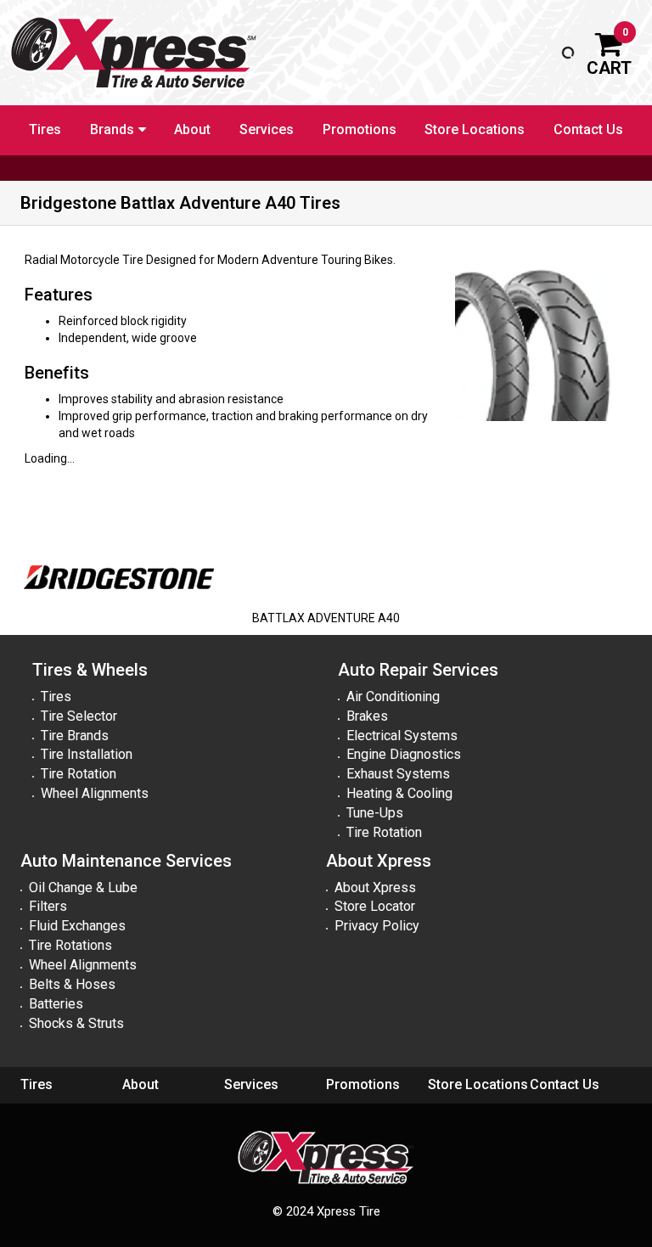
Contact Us (588, 129)
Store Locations (474, 129)
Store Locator (374, 906)
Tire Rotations (70, 945)
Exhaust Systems (398, 774)
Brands (112, 129)
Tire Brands (75, 735)
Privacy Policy (376, 926)
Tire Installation (86, 754)
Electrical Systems (402, 735)
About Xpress (375, 887)
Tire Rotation (78, 774)
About (192, 129)
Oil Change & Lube (83, 887)
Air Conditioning (393, 696)
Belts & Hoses (72, 984)
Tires (45, 129)
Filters (48, 906)
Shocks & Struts (76, 1023)
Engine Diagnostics (403, 754)
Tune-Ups (374, 813)
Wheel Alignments (95, 793)
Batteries (56, 1004)
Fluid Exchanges (77, 926)
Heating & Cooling (399, 793)
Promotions (359, 129)
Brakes (367, 716)
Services (266, 129)
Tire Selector (79, 716)
